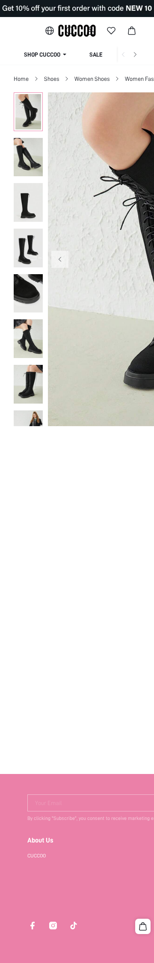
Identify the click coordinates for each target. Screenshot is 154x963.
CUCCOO (36, 856)
